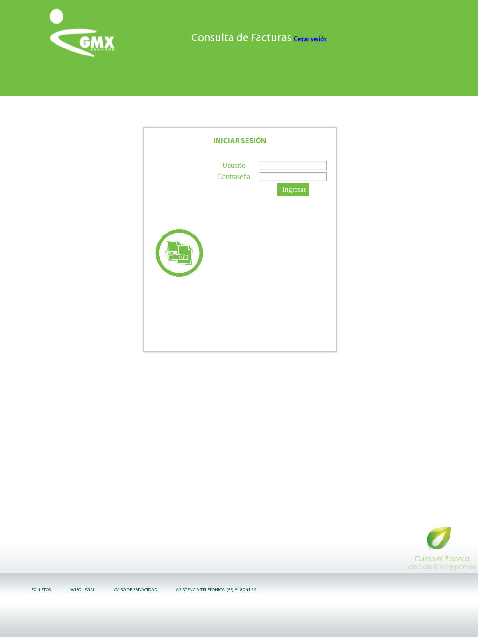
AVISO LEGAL (82, 590)
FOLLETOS (41, 590)
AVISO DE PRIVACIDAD (135, 590)
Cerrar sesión (310, 39)
